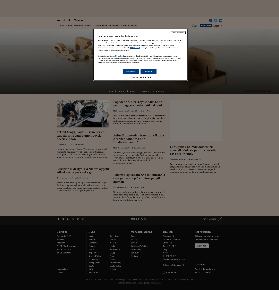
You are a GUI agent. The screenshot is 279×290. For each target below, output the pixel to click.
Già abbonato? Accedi (140, 77)
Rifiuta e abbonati (178, 32)
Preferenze (130, 71)
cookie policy (135, 48)
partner (173, 56)
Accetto (148, 71)
